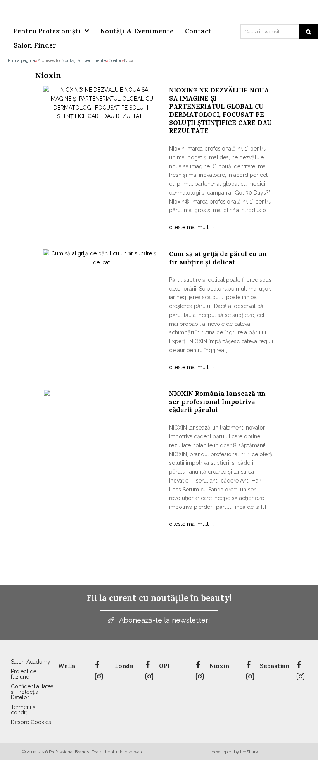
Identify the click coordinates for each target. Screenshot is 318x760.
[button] (159, 620)
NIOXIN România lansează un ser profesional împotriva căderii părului (217, 402)
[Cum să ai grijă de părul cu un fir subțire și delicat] (101, 288)
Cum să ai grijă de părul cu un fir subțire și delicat (218, 259)
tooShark (249, 752)
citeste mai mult (192, 227)
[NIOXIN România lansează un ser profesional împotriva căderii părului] (101, 427)
